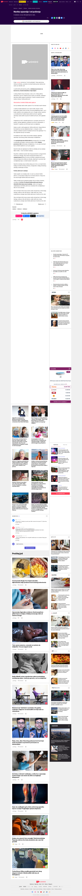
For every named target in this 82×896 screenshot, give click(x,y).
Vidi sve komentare (30, 547)
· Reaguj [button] (55, 122)
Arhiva (52, 889)
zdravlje (19, 209)
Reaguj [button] (15, 219)
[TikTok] (63, 48)
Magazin (20, 8)
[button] (48, 18)
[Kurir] (20, 886)
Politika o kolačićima (47, 889)
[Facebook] (52, 48)
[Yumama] (55, 886)
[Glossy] (35, 886)
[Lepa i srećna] (40, 886)
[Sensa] (49, 886)
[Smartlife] (45, 886)
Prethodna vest (19, 204)
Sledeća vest (41, 204)
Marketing (22, 889)
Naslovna (15, 8)
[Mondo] (4, 1)
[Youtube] (60, 48)
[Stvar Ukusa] (61, 886)
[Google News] (65, 48)
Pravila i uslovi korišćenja (37, 889)
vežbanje (25, 209)
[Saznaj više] (69, 292)
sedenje (19, 82)
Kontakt (30, 889)
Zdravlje (25, 8)
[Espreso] (24, 886)
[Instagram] (55, 48)
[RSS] (68, 48)
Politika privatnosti (58, 889)
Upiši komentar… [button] (20, 544)
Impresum (27, 889)
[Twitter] (57, 48)
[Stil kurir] (32, 886)
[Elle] (29, 886)
